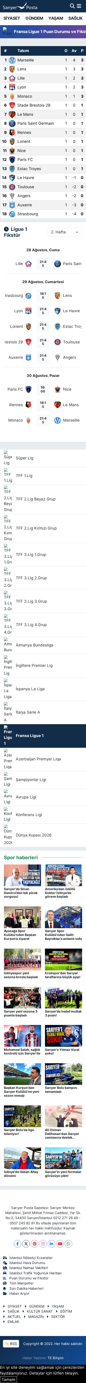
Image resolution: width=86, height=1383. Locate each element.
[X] (26, 1244)
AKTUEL (14, 1317)
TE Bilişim (55, 1358)
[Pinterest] (34, 1244)
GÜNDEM (34, 18)
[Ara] (72, 6)
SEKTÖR (58, 1317)
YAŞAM (55, 18)
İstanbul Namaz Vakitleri (28, 1268)
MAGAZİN (36, 1317)
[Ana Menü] (79, 6)
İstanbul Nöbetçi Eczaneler (31, 1258)
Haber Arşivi (19, 1294)
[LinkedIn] (51, 1244)
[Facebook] (17, 1244)
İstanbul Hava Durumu (27, 1263)
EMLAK (13, 1322)
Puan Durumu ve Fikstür (29, 1278)
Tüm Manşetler (21, 1283)
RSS (13, 1344)
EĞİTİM (66, 1311)
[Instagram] (43, 1244)
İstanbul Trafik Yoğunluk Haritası (35, 1273)
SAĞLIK (75, 18)
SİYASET (11, 18)
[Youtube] (60, 1244)
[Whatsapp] (68, 1244)
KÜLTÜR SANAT (40, 1311)
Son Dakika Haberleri (26, 1288)
